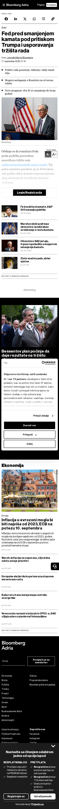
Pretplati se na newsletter (41, 661)
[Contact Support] (55, 566)
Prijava (41, 4)
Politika (5, 684)
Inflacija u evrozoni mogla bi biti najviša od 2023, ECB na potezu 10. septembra (27, 524)
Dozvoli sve (29, 425)
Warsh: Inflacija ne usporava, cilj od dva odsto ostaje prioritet (26, 559)
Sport (4, 707)
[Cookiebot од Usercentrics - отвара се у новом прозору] (42, 363)
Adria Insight (8, 720)
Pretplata (51, 5)
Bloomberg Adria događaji (42, 684)
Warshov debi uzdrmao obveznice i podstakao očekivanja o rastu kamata (37, 226)
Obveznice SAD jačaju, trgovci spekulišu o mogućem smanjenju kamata (38, 244)
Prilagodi (28, 434)
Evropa (5, 515)
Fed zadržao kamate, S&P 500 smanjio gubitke (36, 208)
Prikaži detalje (41, 415)
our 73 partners (17, 379)
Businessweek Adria (12, 711)
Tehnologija (8, 698)
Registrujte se (16, 796)
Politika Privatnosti (11, 734)
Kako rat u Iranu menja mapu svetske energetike (24, 596)
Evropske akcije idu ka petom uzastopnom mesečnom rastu (28, 578)
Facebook (34, 734)
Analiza (5, 715)
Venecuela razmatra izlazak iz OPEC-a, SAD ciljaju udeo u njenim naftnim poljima (29, 615)
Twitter (33, 743)
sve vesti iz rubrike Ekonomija (15, 630)
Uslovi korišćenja (10, 729)
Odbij (30, 444)
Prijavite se (37, 804)
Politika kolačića (10, 743)
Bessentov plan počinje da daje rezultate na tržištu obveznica (25, 355)
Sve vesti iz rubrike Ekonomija (15, 276)
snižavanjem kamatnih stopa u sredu (24, 164)
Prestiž (5, 693)
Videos (33, 676)
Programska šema (39, 680)
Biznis (5, 680)
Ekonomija (13, 465)
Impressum (7, 738)
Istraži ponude (43, 796)
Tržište (5, 689)
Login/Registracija (29, 192)
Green (5, 702)
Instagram (35, 738)
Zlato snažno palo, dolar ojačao (35, 260)
